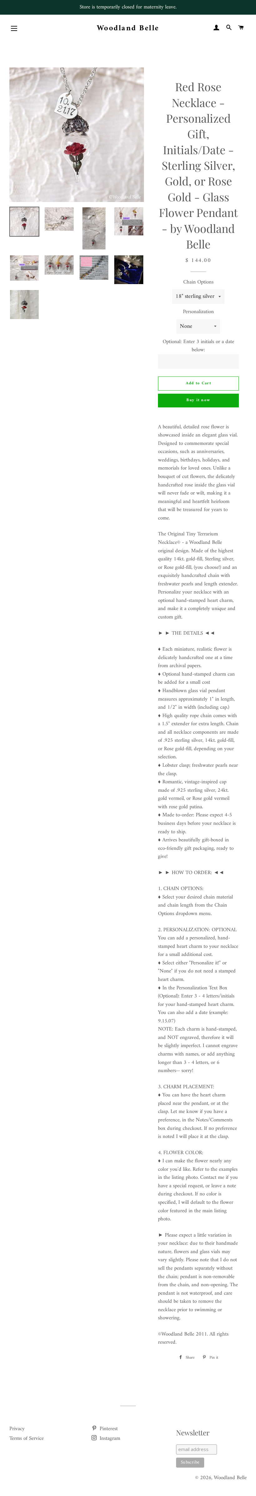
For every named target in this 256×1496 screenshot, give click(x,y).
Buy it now (198, 400)
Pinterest (108, 1429)
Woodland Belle (128, 28)
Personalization (198, 312)
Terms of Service (26, 1438)
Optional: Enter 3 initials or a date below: (198, 346)
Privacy (17, 1429)
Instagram (109, 1438)
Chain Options (198, 282)
